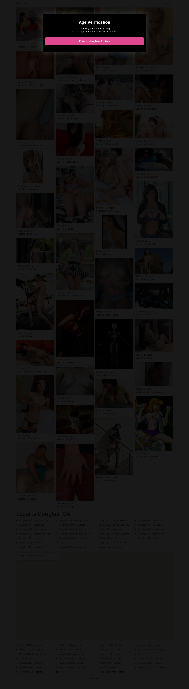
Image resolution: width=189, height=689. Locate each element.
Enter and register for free (94, 41)
